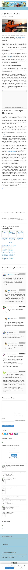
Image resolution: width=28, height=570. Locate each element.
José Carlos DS (10, 274)
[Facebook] (7, 434)
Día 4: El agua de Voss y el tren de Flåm (20, 240)
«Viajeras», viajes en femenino (12, 486)
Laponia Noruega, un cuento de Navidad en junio (16, 219)
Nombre (18, 413)
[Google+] (15, 434)
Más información (18, 568)
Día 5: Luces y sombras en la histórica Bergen (12, 240)
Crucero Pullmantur (11, 212)
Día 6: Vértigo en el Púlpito (4, 239)
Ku (9, 290)
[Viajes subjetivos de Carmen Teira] (14, 6)
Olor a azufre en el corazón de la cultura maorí (11, 218)
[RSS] (3, 434)
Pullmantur (9, 56)
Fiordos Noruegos (20, 212)
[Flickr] (12, 434)
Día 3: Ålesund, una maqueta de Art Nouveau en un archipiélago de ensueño (5, 256)
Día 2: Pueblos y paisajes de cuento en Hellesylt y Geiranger (12, 255)
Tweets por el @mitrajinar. (7, 547)
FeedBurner (16, 457)
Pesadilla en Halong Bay (10, 478)
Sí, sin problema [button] (9, 568)
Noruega (11, 16)
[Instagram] (17, 434)
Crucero (4, 212)
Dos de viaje (9, 306)
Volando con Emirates (10, 512)
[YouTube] (10, 434)
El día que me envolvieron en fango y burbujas (15, 465)
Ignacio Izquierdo (5, 46)
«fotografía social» (12, 151)
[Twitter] (5, 434)
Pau (7, 332)
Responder (21, 306)
